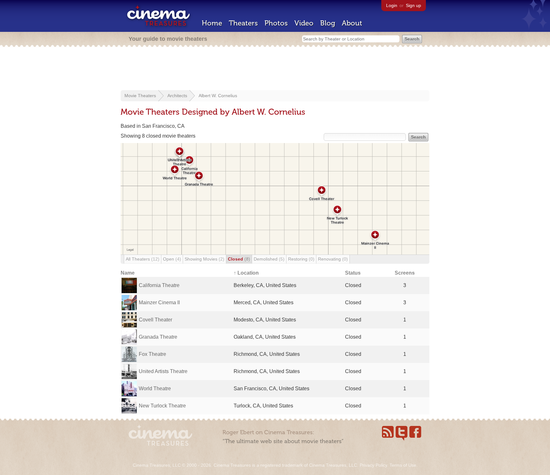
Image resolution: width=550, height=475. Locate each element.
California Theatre (159, 285)
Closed (239, 259)
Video (304, 23)
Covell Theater (155, 319)
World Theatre (155, 388)
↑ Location (246, 273)
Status (353, 273)
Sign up (413, 5)
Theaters (243, 23)
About (352, 23)
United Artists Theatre (163, 371)
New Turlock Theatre (162, 405)
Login (391, 5)
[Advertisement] (275, 69)
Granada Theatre (158, 337)
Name (128, 273)
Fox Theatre (152, 354)
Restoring (301, 259)
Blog (327, 23)
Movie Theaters (140, 95)
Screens (405, 273)
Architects (177, 95)
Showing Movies (204, 259)
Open (172, 259)
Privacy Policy (373, 465)
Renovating (333, 259)
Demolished (269, 259)
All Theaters (142, 259)
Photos (276, 23)
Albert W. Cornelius (218, 95)
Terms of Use (403, 465)
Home (212, 23)
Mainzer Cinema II (159, 302)
